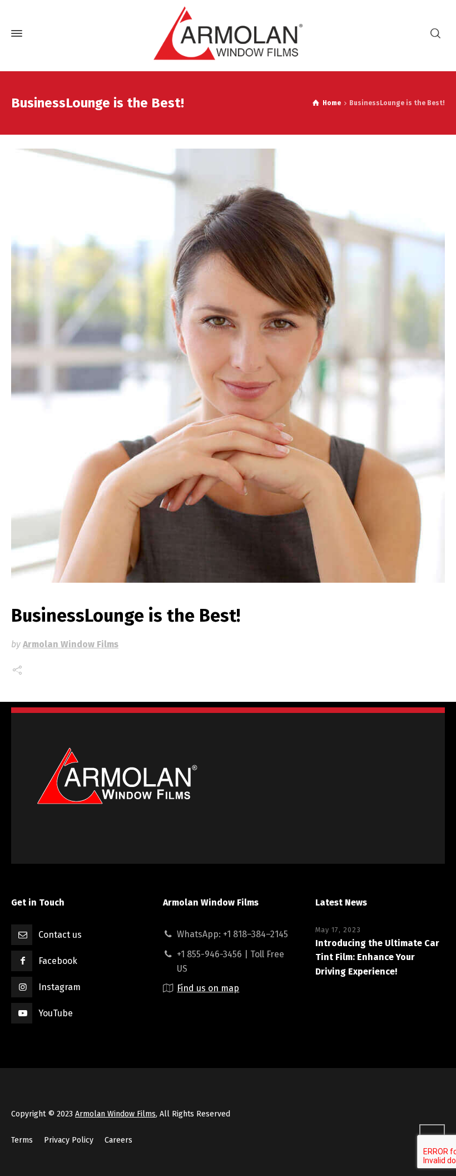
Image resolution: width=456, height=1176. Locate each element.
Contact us (60, 934)
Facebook (57, 961)
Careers (118, 1140)
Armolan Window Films (70, 644)
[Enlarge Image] (228, 366)
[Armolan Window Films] (228, 33)
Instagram (59, 987)
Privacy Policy (68, 1140)
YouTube (55, 1013)
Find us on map (208, 988)
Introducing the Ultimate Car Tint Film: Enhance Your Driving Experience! (377, 957)
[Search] (435, 33)
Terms (22, 1140)
